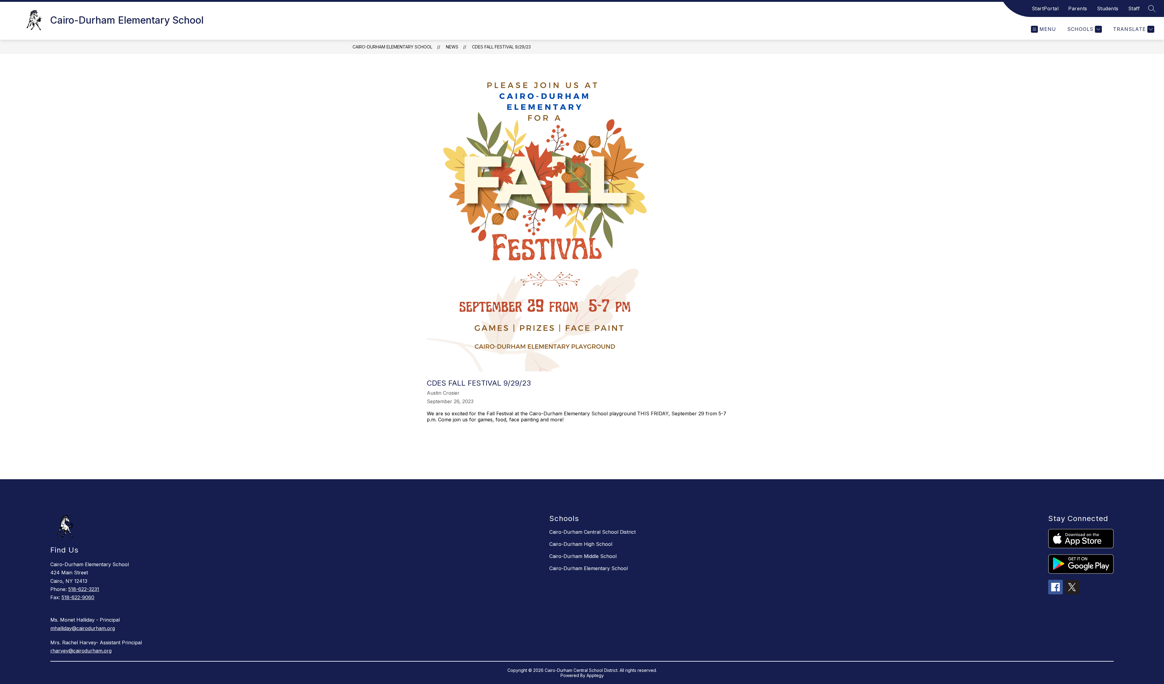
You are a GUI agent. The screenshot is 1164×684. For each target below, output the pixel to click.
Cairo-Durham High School (580, 544)
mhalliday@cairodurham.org (82, 628)
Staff (1134, 8)
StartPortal (1045, 8)
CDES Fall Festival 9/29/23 (501, 46)
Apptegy (595, 675)
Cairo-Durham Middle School (583, 556)
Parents (1077, 8)
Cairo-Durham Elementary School (392, 46)
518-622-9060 (78, 597)
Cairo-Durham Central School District (592, 532)
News (452, 46)
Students (1108, 8)
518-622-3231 (83, 589)
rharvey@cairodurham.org (81, 651)
